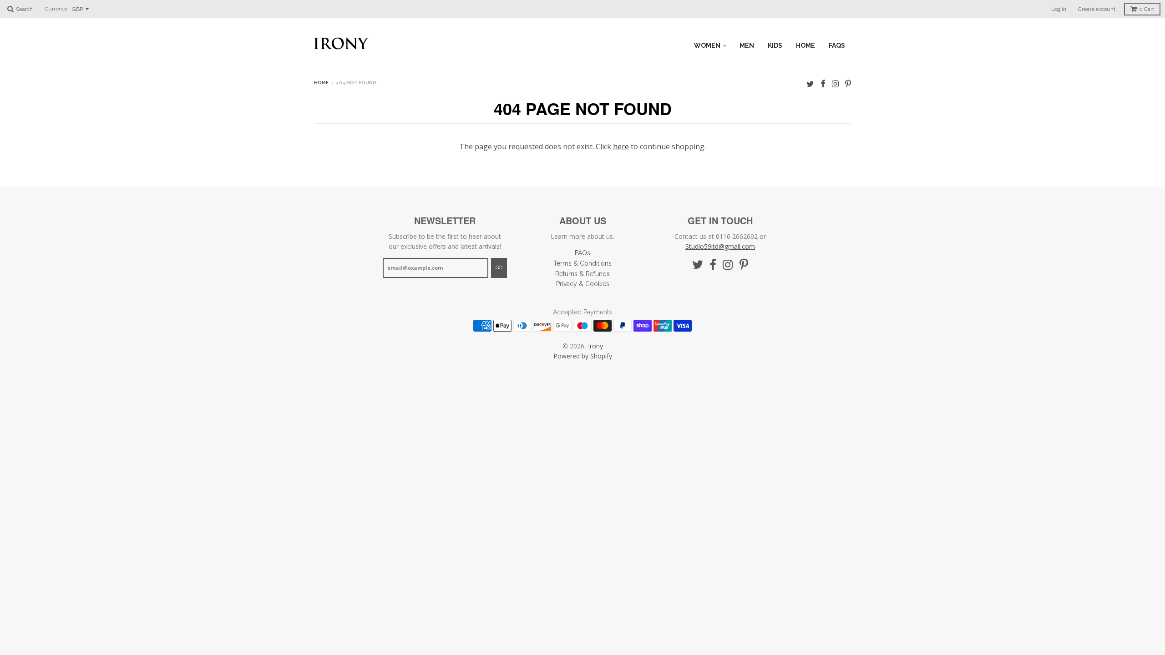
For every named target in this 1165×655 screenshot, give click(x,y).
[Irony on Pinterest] (848, 83)
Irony (595, 346)
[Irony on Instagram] (835, 83)
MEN (747, 45)
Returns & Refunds (582, 273)
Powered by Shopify (582, 356)
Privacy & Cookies (582, 283)
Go (499, 268)
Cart (1146, 9)
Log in (1058, 9)
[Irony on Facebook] (823, 83)
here (621, 146)
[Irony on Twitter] (810, 83)
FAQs (837, 45)
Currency (56, 9)
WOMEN (707, 45)
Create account (1096, 9)
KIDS (775, 45)
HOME (805, 45)
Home (321, 82)
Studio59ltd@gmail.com (720, 246)
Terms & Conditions (582, 263)
